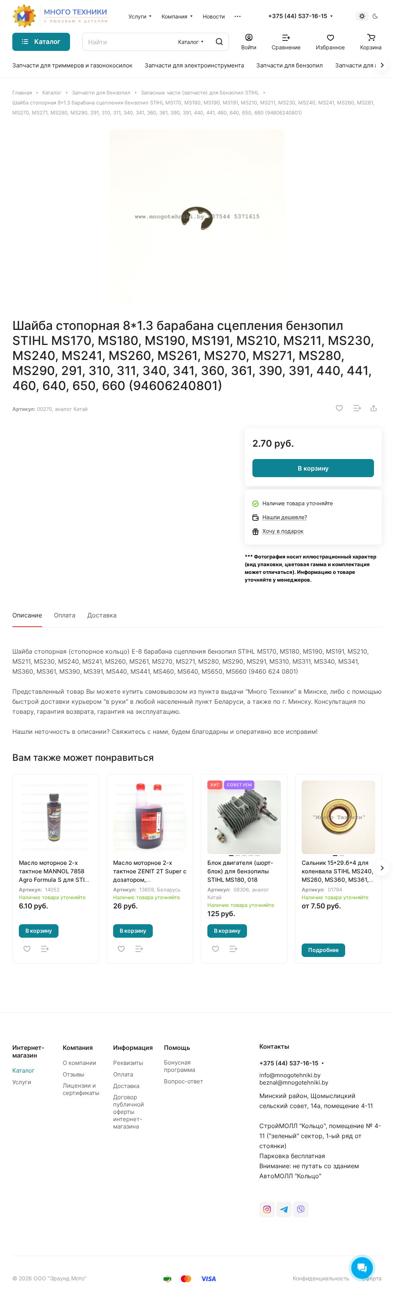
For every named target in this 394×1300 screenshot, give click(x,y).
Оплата (64, 615)
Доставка (102, 615)
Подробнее (323, 950)
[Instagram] (267, 1209)
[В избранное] (339, 408)
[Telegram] (284, 1209)
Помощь (177, 1047)
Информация (133, 1047)
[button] (381, 868)
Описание (27, 615)
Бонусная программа (179, 1066)
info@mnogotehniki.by (290, 1075)
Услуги (21, 1082)
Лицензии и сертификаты (81, 1089)
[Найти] (219, 42)
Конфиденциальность (321, 1278)
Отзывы (73, 1074)
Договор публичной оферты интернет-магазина (128, 1111)
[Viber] (301, 1209)
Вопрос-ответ (183, 1081)
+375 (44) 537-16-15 (297, 16)
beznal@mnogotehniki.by (293, 1082)
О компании (79, 1062)
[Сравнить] (357, 408)
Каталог (23, 1070)
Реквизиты (128, 1062)
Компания (78, 1047)
